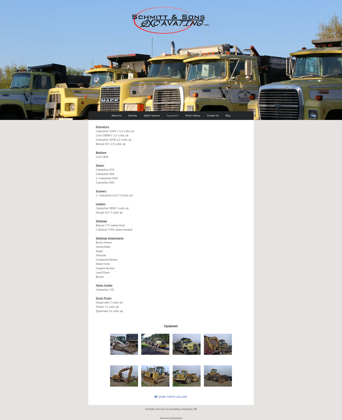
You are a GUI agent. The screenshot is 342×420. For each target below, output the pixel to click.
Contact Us (213, 115)
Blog (228, 115)
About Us (116, 115)
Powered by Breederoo (171, 418)
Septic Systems (152, 115)
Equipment (172, 115)
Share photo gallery (172, 396)
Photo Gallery (192, 115)
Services (132, 115)
